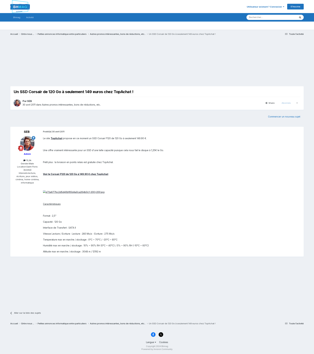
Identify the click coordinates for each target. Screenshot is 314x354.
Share (271, 103)
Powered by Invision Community (157, 349)
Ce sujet (288, 17)
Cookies (163, 342)
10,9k (28, 160)
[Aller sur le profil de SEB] (17, 103)
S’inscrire (295, 6)
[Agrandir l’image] (74, 191)
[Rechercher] (300, 17)
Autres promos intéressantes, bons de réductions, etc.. (71, 104)
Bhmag (16, 17)
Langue (150, 342)
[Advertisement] (69, 63)
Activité (30, 17)
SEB (29, 101)
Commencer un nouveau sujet (284, 116)
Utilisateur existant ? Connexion (265, 6)
